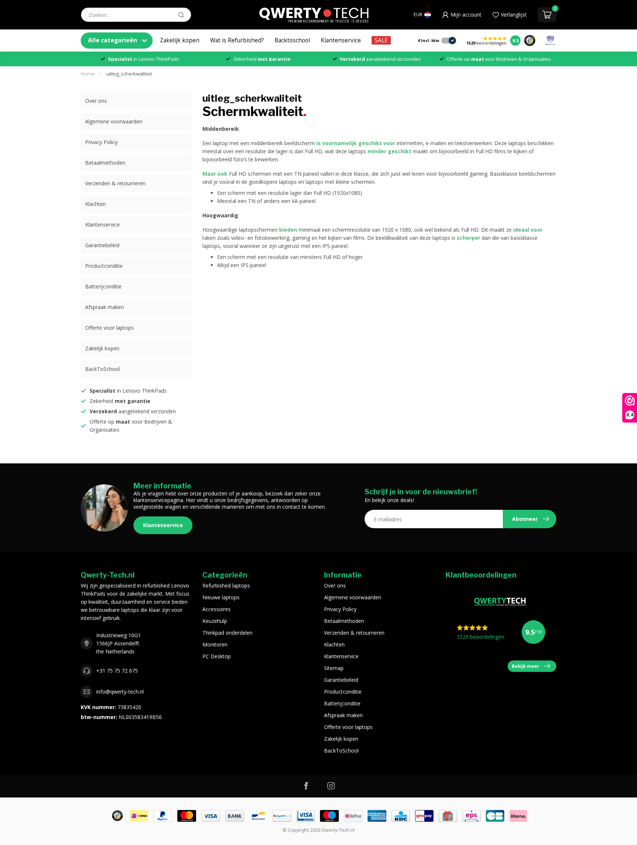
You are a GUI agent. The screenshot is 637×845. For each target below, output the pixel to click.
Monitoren (214, 644)
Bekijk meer (525, 666)
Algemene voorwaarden (113, 121)
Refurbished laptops (226, 585)
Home (88, 73)
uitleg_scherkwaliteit (129, 73)
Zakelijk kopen (179, 40)
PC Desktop (216, 656)
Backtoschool (292, 40)
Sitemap (334, 668)
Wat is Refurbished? (237, 40)
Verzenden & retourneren (115, 183)
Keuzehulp (214, 620)
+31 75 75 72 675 (117, 670)
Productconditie (104, 265)
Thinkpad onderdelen (227, 632)
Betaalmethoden (105, 162)
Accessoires (216, 609)
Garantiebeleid (102, 245)
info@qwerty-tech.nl (120, 691)
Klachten (95, 203)
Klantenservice (341, 40)
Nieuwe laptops (221, 597)
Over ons (96, 100)
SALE (381, 40)
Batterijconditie (103, 286)
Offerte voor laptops (109, 327)
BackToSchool (102, 368)
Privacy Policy (101, 142)
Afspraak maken (104, 307)
